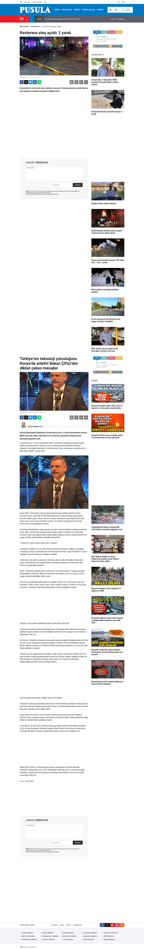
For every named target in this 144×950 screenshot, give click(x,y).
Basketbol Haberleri (69, 936)
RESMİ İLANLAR (88, 10)
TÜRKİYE (100, 10)
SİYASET (77, 10)
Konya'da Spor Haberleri (50, 936)
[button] (76, 82)
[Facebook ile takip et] (102, 925)
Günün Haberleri (36, 2)
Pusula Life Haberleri (111, 933)
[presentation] (26, 19)
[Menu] (110, 10)
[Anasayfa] (21, 2)
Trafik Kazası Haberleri (29, 939)
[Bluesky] (30, 82)
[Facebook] (22, 82)
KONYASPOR (67, 10)
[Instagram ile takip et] (117, 925)
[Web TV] (118, 2)
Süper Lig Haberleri (28, 936)
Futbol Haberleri (47, 933)
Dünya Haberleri (88, 939)
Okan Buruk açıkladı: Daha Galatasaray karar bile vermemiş (64, 19)
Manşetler (27, 2)
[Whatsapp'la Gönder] (39, 82)
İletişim (68, 925)
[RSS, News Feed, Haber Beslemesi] (121, 925)
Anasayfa (25, 26)
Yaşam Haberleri (109, 939)
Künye (62, 925)
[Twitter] (26, 82)
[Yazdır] (72, 82)
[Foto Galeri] (123, 2)
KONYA (57, 10)
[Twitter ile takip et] (107, 925)
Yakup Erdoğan (33, 426)
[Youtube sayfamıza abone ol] (112, 925)
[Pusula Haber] (35, 10)
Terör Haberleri (68, 939)
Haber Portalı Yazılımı (29, 947)
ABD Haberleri (108, 936)
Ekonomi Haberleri (48, 939)
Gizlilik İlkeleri (77, 925)
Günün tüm (117, 19)
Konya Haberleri (68, 933)
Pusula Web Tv (35, 26)
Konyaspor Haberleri (90, 933)
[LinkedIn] (35, 82)
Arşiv (45, 2)
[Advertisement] (54, 142)
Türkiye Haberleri (27, 933)
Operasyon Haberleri (90, 936)
